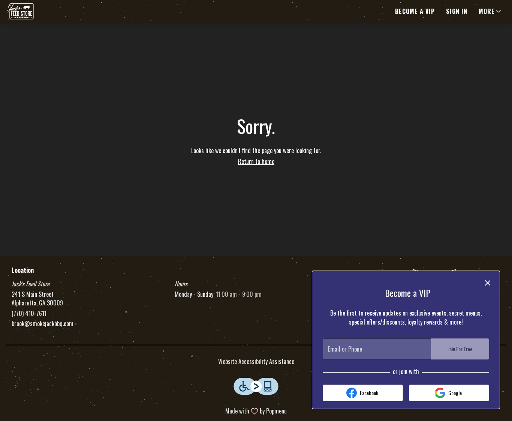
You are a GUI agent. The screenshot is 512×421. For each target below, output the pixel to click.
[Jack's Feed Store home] (39, 11)
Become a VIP (415, 11)
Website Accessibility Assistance (256, 361)
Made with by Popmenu (146, 410)
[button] (490, 11)
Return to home (256, 161)
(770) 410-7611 (29, 313)
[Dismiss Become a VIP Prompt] (488, 283)
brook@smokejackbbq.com (42, 323)
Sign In (456, 11)
